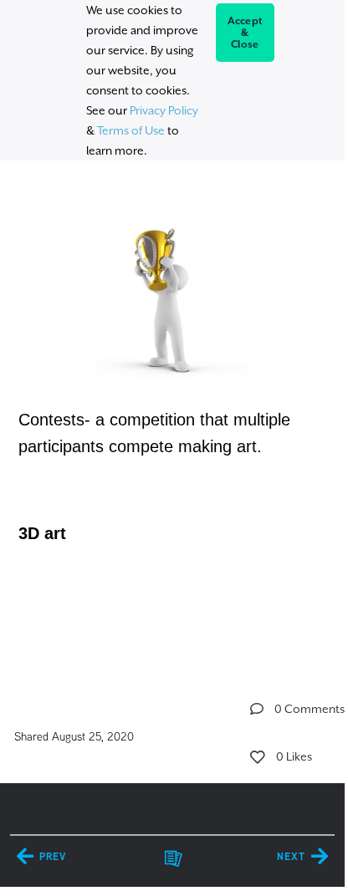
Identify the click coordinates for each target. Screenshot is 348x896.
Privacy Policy (164, 110)
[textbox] (172, 418)
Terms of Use (131, 130)
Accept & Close (246, 32)
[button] (257, 708)
